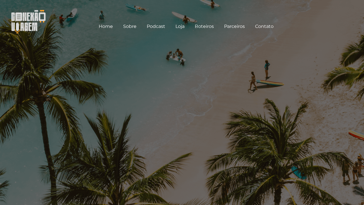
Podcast (156, 26)
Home (106, 26)
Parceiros (234, 26)
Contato (264, 26)
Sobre (129, 26)
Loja (180, 26)
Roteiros (204, 26)
